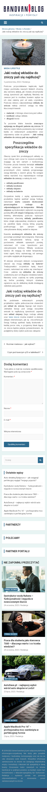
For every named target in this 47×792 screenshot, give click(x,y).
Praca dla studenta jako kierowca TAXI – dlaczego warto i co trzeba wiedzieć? (22, 643)
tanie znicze (14, 317)
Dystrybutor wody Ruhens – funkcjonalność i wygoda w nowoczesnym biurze (18, 598)
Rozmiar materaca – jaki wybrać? (21, 344)
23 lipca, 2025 (9, 692)
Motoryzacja (11, 679)
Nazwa (7, 408)
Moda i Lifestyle (12, 68)
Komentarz (9, 376)
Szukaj (40, 460)
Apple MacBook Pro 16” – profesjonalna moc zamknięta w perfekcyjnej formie (21, 729)
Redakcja (26, 82)
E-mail (7, 420)
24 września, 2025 (11, 605)
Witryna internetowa (12, 431)
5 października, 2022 (12, 82)
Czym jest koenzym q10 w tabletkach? (23, 352)
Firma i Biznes (11, 589)
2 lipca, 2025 (9, 736)
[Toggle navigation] (5, 23)
